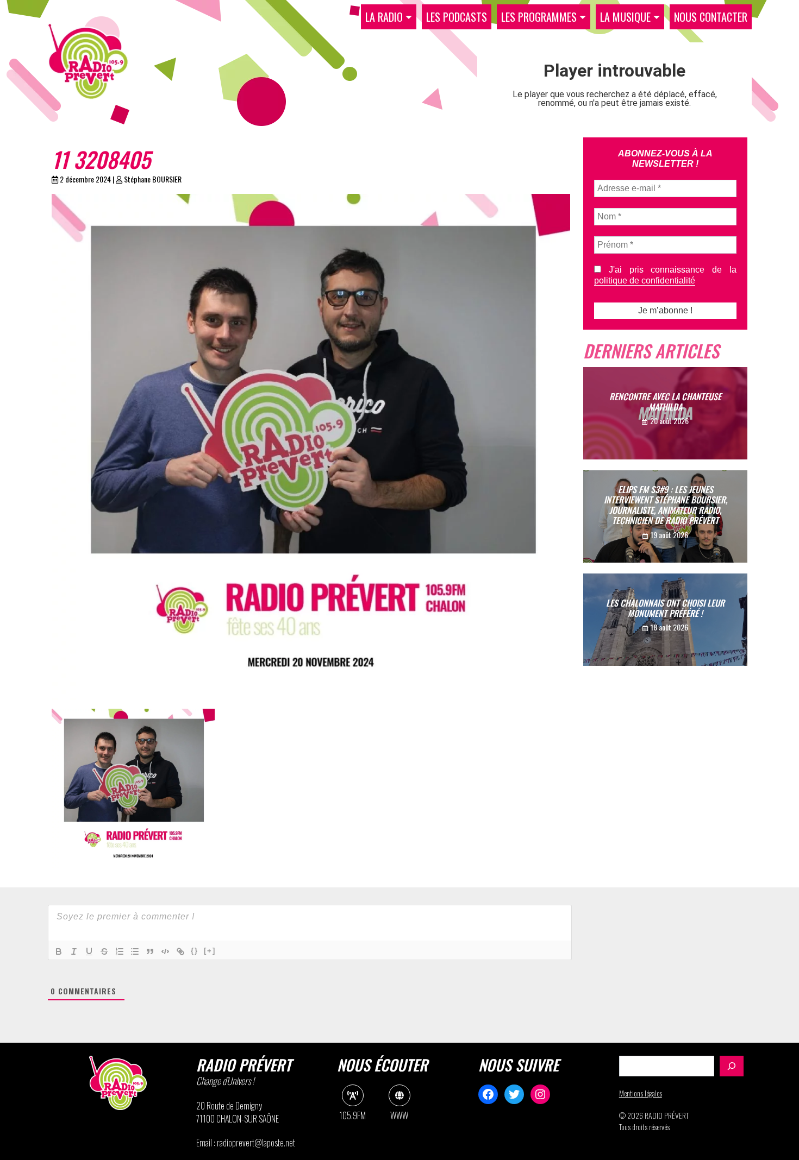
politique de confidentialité (644, 280)
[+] (210, 951)
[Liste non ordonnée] (134, 951)
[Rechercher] (732, 1066)
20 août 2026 (669, 420)
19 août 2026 (669, 534)
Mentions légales (640, 1093)
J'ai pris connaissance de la (665, 275)
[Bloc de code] (165, 951)
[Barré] (104, 951)
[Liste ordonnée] (119, 951)
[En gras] (58, 951)
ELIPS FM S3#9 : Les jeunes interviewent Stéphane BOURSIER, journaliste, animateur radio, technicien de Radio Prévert (665, 505)
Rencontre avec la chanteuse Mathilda (665, 401)
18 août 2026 (669, 627)
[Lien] (180, 951)
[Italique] (74, 951)
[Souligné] (89, 951)
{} (194, 951)
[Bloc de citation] (150, 951)
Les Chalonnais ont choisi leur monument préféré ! (665, 608)
